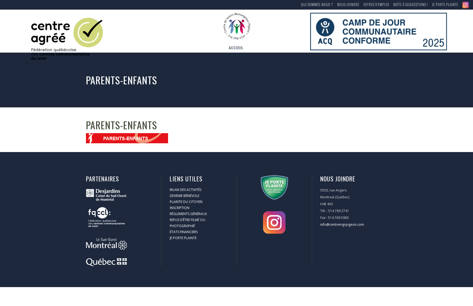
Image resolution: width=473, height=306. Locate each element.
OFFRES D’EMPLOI (376, 4)
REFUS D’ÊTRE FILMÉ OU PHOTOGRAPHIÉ (187, 223)
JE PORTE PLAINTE (445, 4)
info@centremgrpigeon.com (342, 224)
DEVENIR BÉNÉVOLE (184, 195)
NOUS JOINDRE (348, 4)
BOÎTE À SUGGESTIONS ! (410, 4)
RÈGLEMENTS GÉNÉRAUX (188, 213)
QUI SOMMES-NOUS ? (317, 4)
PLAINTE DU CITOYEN (186, 201)
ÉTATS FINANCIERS (184, 232)
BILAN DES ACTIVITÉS (185, 189)
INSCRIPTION (179, 207)
